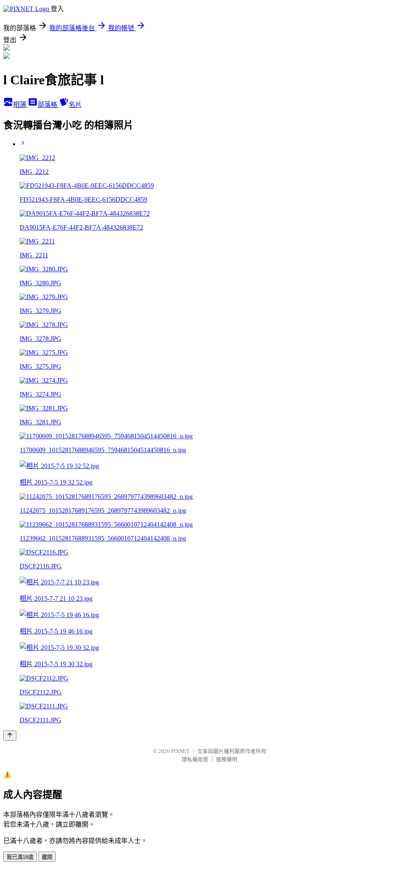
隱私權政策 (195, 759)
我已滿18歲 (20, 857)
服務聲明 (226, 759)
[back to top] (9, 735)
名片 (75, 104)
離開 (47, 857)
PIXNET (180, 751)
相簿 (20, 104)
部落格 (48, 104)
